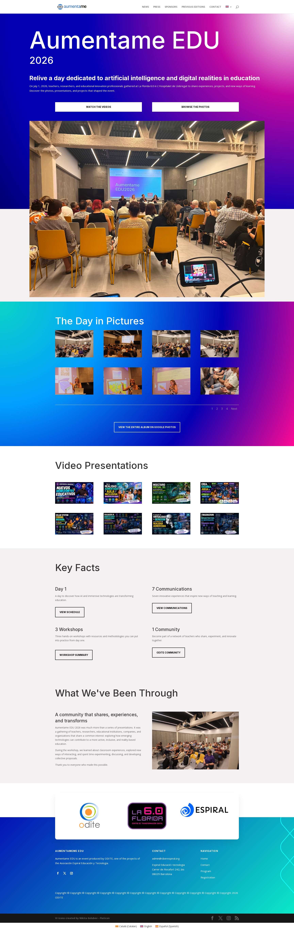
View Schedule (70, 612)
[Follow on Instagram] (71, 873)
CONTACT (215, 7)
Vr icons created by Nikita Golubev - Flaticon (82, 918)
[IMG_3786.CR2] (219, 356)
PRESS (156, 7)
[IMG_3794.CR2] (74, 393)
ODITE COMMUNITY (169, 652)
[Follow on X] (64, 873)
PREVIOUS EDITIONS (193, 7)
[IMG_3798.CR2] (171, 393)
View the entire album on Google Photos (147, 427)
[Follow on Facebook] (58, 873)
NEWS (145, 7)
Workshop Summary (74, 654)
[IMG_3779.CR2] (123, 356)
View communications (172, 608)
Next (234, 409)
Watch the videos (98, 106)
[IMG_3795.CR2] (123, 393)
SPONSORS (171, 7)
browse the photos (195, 106)
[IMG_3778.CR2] (74, 356)
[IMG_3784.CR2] (171, 356)
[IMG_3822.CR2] (219, 393)
